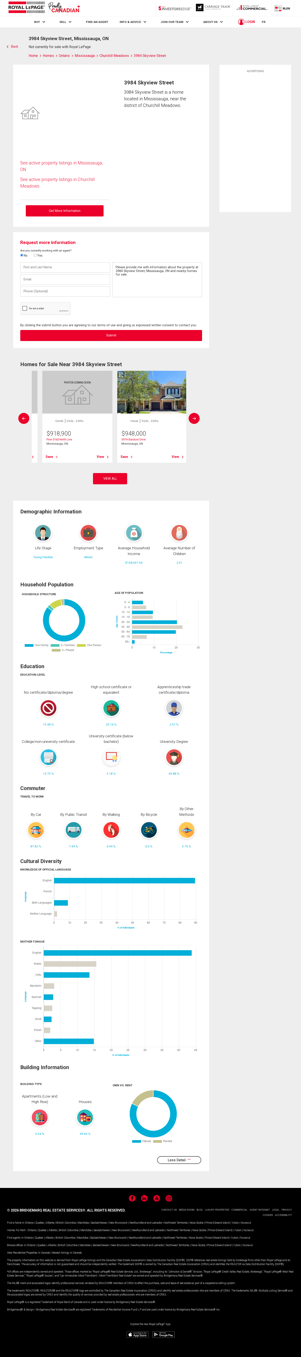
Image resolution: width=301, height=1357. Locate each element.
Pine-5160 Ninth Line (59, 439)
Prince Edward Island (217, 1222)
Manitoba (83, 1222)
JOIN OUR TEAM (172, 22)
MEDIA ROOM (186, 1209)
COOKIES (268, 1215)
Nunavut (246, 1222)
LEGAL (275, 1209)
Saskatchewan (99, 1222)
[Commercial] (252, 8)
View (100, 457)
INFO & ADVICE (130, 22)
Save (49, 457)
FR (264, 22)
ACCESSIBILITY (283, 1215)
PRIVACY (287, 1209)
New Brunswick (118, 1222)
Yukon (235, 1222)
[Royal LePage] (44, 8)
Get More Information (64, 211)
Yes (40, 255)
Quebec (39, 1222)
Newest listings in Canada (67, 1252)
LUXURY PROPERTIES (217, 1209)
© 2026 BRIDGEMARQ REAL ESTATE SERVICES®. (46, 1210)
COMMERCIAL (239, 1209)
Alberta (50, 1222)
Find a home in (15, 1222)
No (25, 255)
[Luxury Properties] (213, 8)
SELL (62, 22)
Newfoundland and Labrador (145, 1222)
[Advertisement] (255, 142)
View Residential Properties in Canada (28, 1252)
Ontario (29, 1222)
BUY (37, 22)
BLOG (200, 1209)
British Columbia (66, 1222)
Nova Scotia (196, 1222)
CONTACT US (169, 1209)
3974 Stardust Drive (133, 439)
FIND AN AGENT (97, 22)
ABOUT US (210, 22)
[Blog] (282, 8)
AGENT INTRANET (260, 1209)
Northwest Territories (176, 1222)
